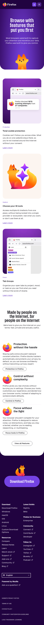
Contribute (28, 533)
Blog (4, 566)
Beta (25, 512)
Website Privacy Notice (10, 598)
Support (5, 555)
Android (5, 522)
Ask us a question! (10, 585)
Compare (6, 541)
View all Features (22, 443)
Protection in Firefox (15, 369)
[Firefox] (9, 4)
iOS (3, 519)
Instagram (27, 546)
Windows (6, 512)
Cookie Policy (7, 609)
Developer (27, 537)
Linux (4, 526)
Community (7, 563)
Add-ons (5, 559)
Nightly (26, 508)
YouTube (27, 549)
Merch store (7, 552)
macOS (5, 515)
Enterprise (28, 521)
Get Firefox (34, 4)
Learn (4, 548)
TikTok (26, 553)
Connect (27, 529)
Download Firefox (22, 481)
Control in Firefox (13, 401)
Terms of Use (7, 603)
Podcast (27, 560)
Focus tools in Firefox (15, 433)
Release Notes (8, 545)
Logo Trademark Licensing (12, 620)
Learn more (8, 148)
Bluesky (26, 556)
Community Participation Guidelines (15, 614)
